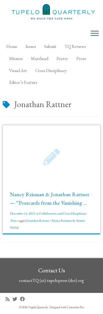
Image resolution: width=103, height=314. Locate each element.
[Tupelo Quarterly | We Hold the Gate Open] (51, 12)
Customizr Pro (75, 307)
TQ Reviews (75, 46)
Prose (81, 58)
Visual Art (18, 70)
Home (11, 46)
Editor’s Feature (23, 82)
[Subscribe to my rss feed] (8, 299)
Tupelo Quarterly (38, 307)
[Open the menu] (95, 34)
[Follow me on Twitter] (16, 299)
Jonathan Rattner (38, 220)
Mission (16, 58)
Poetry (62, 58)
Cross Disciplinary (51, 70)
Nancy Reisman (61, 220)
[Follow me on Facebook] (24, 299)
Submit (50, 46)
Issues (31, 46)
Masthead (39, 58)
